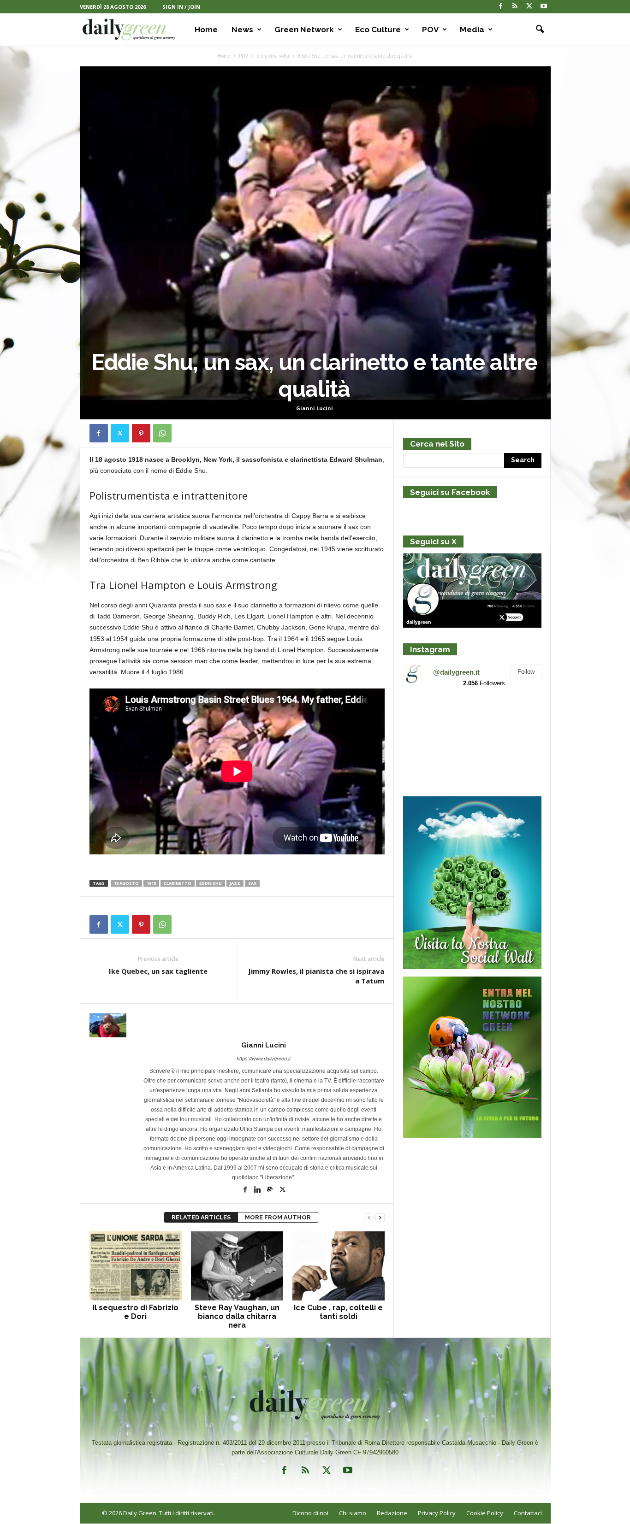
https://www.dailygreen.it (264, 1058)
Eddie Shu (210, 883)
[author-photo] (237, 1025)
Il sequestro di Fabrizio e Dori (135, 1312)
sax (252, 883)
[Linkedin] (258, 1190)
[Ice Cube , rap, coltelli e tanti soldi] (338, 1265)
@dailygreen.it (456, 672)
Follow (526, 671)
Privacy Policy (437, 1513)
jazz (235, 883)
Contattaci (528, 1513)
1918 (151, 883)
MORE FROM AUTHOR (278, 1217)
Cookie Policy (484, 1513)
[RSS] (515, 6)
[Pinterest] (141, 433)
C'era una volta (273, 56)
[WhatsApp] (162, 433)
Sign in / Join (181, 6)
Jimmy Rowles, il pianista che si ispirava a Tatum (316, 975)
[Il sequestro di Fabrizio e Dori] (135, 1265)
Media (472, 29)
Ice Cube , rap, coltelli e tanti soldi (338, 1312)
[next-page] (380, 1218)
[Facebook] (500, 6)
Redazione (392, 1513)
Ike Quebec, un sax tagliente (158, 971)
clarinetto (177, 883)
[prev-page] (369, 1218)
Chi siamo (352, 1513)
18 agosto (126, 883)
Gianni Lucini (314, 408)
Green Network (304, 29)
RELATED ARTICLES (201, 1217)
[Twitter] (529, 6)
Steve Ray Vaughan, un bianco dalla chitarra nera (237, 1316)
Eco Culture (378, 29)
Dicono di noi (310, 1513)
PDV (243, 56)
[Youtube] (543, 6)
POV (430, 29)
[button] (537, 29)
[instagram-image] (425, 717)
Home (206, 29)
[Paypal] (270, 1190)
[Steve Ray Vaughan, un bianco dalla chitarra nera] (237, 1265)
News (242, 29)
